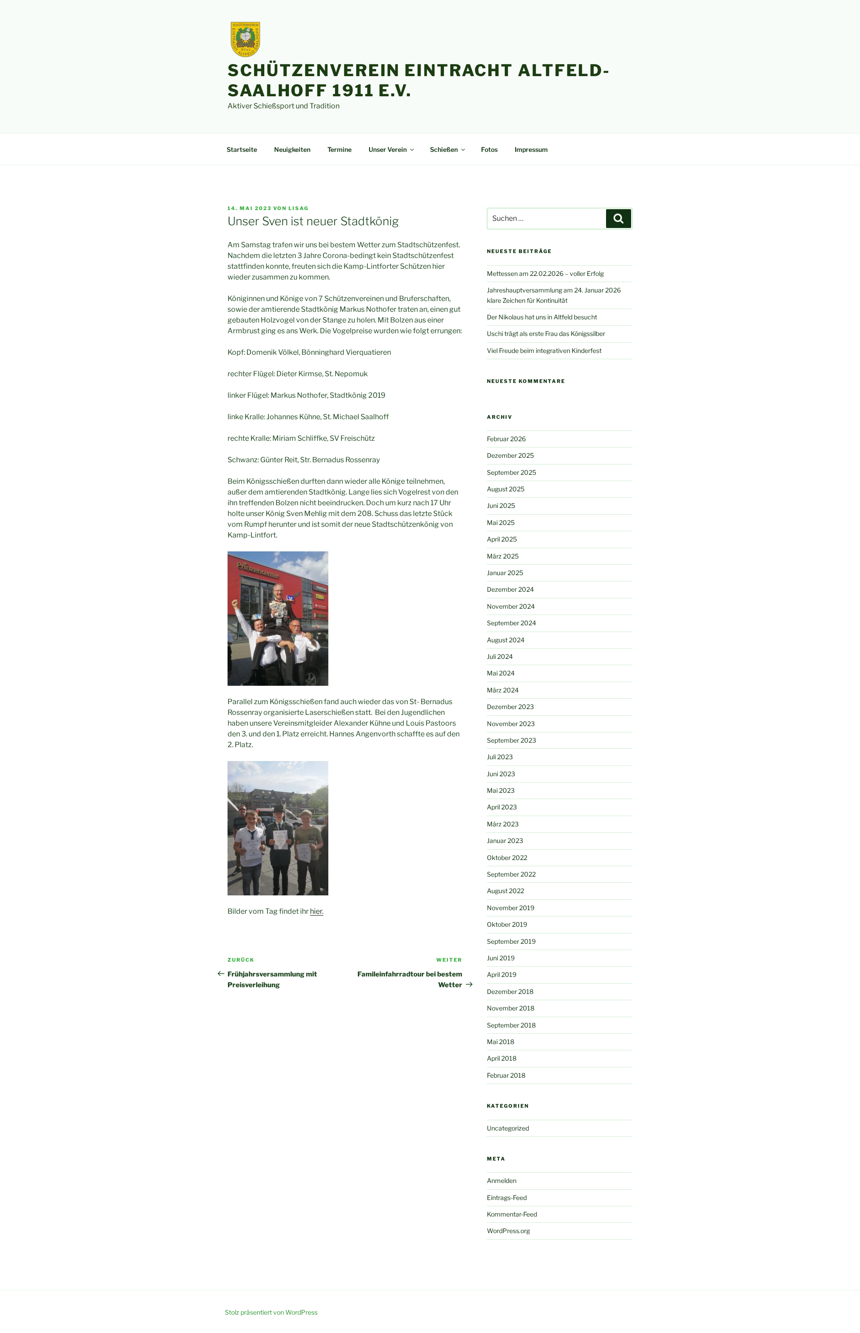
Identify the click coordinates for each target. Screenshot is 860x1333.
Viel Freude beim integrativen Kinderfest (544, 350)
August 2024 (506, 640)
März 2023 (503, 824)
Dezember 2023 (510, 706)
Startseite (242, 149)
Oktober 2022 (507, 857)
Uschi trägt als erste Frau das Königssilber (546, 333)
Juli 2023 (500, 757)
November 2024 (511, 606)
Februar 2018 (506, 1075)
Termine (339, 149)
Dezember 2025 (510, 455)
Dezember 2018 (510, 991)
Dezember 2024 (510, 589)
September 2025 (511, 472)
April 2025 (502, 539)
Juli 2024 (500, 656)
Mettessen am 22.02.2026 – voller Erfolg (545, 273)
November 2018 (510, 1008)
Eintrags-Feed (507, 1197)
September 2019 (511, 941)
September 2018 (511, 1025)
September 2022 (511, 874)
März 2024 (503, 690)
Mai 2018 (500, 1041)
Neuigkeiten (292, 149)
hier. (316, 911)
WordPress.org (508, 1230)
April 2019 (501, 974)
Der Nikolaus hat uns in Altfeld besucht (542, 317)
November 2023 (511, 723)
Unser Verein (388, 149)
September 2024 (511, 623)
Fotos (489, 149)
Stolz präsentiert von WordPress (271, 1312)
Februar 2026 (506, 439)
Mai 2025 (501, 522)
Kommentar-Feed (512, 1214)
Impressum (531, 149)
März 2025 (503, 556)
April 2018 (501, 1058)
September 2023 (511, 740)
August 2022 (505, 890)
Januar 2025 (505, 572)
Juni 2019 (501, 958)
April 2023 (502, 807)
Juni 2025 (501, 505)
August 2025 (506, 489)
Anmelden (501, 1180)
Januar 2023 (505, 840)
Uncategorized (508, 1128)
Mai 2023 (501, 790)
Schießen (444, 149)
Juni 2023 (501, 774)
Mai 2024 (501, 673)
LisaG (298, 208)
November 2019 (510, 908)
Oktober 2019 (507, 924)
